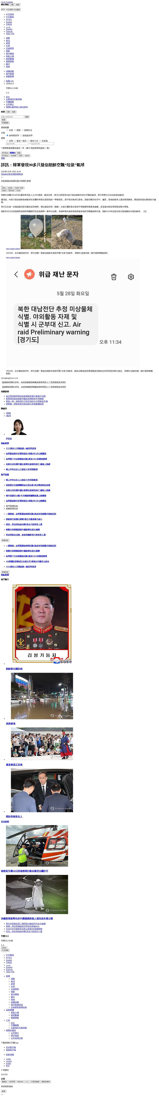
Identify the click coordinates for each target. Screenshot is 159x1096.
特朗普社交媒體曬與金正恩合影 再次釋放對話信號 (28, 485)
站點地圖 (10, 1054)
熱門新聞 (10, 74)
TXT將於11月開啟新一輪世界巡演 (21, 448)
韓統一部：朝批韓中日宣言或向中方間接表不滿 (27, 401)
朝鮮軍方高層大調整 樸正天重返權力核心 (24, 519)
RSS (8, 97)
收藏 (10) (10, 81)
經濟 (8, 43)
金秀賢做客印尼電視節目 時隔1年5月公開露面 (26, 454)
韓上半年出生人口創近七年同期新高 (22, 469)
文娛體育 (10, 48)
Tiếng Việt (10, 972)
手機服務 (10, 102)
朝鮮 (8, 51)
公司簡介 (10, 104)
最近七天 (34, 141)
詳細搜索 (5, 123)
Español (9, 967)
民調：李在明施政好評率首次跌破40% (22, 926)
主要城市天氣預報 (14, 99)
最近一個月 (22, 141)
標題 (19, 130)
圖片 (8, 64)
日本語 (9, 962)
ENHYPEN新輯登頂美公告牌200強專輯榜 (24, 929)
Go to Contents (7, 2)
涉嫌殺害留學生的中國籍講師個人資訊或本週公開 (27, 918)
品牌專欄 (10, 1010)
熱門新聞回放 (17, 1005)
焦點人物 (10, 56)
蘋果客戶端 (11, 1050)
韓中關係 (10, 54)
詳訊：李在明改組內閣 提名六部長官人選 (24, 524)
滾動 (8, 38)
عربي (8, 965)
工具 (8, 1020)
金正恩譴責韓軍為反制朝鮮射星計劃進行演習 (26, 396)
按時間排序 (14, 135)
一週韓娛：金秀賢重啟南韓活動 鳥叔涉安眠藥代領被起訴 (31, 514)
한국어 (9, 958)
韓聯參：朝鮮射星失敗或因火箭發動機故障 (25, 404)
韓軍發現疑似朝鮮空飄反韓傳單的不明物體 (25, 399)
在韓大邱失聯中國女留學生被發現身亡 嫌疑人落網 (28, 464)
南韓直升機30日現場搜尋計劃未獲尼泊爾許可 (24, 871)
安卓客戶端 (11, 1047)
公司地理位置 (17, 1038)
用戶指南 (15, 1036)
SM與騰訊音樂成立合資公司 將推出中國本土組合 (27, 561)
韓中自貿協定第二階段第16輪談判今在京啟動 (26, 924)
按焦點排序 (28, 135)
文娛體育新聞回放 (19, 1007)
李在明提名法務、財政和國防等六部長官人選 (26, 535)
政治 (8, 41)
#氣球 (8, 416)
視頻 (8, 67)
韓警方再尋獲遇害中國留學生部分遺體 (23, 530)
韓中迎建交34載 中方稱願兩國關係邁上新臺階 (26, 496)
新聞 (8, 976)
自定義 (45, 141)
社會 (8, 46)
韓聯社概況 (11, 1030)
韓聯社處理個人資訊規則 (17, 107)
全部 (11, 130)
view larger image (13, 249)
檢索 (3, 120)
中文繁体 (10, 955)
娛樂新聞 (10, 76)
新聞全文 (28, 130)
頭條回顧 (10, 71)
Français (9, 969)
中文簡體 (5, 950)
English (9, 960)
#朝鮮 (8, 413)
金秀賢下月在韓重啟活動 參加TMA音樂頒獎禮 (26, 459)
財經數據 (10, 59)
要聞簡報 (10, 61)
